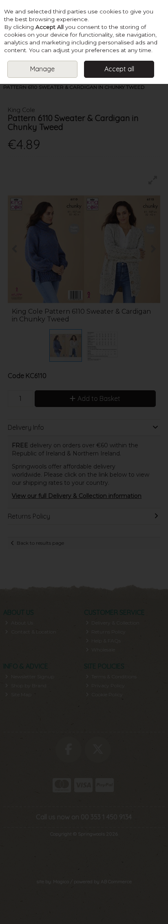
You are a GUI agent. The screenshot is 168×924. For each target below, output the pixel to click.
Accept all (119, 69)
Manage (42, 69)
